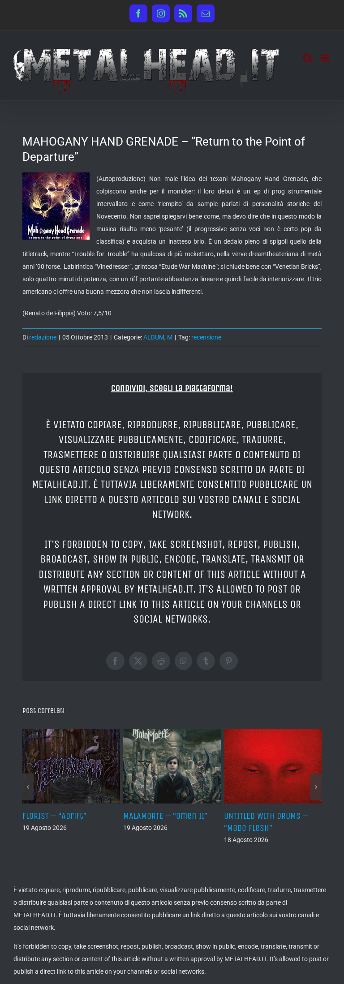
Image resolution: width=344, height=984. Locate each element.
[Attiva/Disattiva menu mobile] (326, 58)
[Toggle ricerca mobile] (307, 58)
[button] (28, 786)
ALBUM (153, 337)
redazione (42, 337)
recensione (206, 337)
